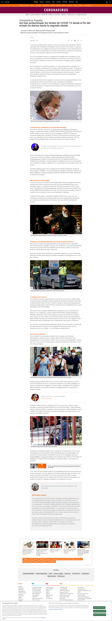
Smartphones (85, 573)
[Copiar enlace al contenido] (81, 40)
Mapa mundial (51, 30)
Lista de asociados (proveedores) (56, 609)
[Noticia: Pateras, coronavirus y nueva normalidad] (56, 547)
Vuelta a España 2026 (41, 573)
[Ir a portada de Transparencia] (76, 583)
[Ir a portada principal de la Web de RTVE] (25, 583)
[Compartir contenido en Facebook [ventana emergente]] (68, 40)
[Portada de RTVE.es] (36, 2)
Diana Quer (67, 573)
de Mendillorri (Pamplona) (71, 198)
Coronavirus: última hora (28, 30)
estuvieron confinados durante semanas (68, 155)
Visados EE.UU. (76, 573)
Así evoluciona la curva (45, 32)
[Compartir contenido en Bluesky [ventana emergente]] (74, 40)
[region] (56, 611)
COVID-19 (41, 45)
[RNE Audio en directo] (8, 2)
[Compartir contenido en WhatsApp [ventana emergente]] (78, 40)
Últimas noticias (52, 576)
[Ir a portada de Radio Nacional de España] (52, 583)
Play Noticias (61, 576)
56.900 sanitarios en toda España (65, 453)
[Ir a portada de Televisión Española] (38, 583)
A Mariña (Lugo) (40, 169)
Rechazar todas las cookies (99, 611)
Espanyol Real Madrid (28, 573)
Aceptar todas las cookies (99, 607)
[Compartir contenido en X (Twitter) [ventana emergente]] (71, 40)
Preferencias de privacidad (99, 614)
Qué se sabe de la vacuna (61, 32)
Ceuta (50, 573)
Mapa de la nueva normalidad (29, 32)
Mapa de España (41, 30)
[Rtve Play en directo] (6, 2)
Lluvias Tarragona (58, 573)
